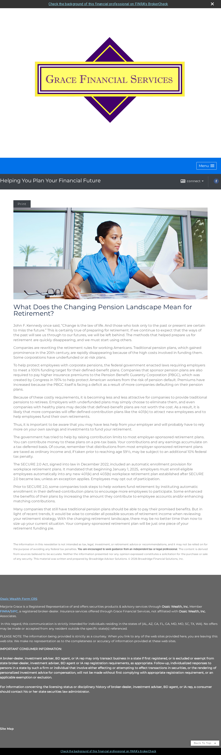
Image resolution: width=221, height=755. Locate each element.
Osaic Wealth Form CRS (18, 599)
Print (22, 204)
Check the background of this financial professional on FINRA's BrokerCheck (108, 4)
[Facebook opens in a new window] (216, 182)
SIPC (14, 611)
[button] (206, 166)
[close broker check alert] (212, 4)
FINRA (4, 611)
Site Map (7, 729)
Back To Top (203, 743)
